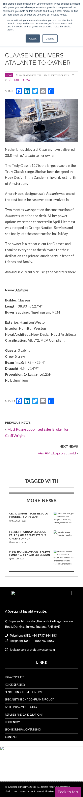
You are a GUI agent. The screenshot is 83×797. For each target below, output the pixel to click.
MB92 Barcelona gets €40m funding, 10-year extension (29, 553)
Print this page (21, 79)
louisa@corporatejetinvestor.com (32, 649)
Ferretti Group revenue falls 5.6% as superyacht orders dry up (27, 535)
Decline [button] (50, 38)
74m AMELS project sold (56, 453)
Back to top (68, 792)
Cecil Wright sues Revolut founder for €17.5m (29, 515)
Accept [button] (32, 38)
